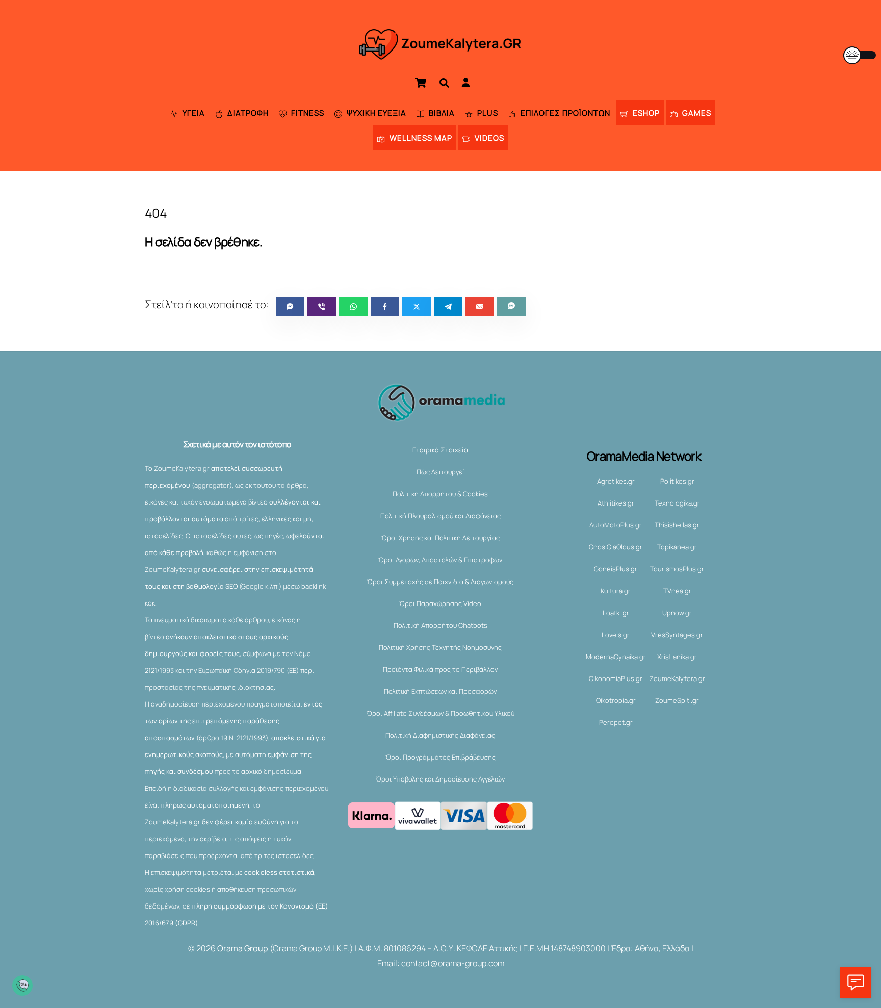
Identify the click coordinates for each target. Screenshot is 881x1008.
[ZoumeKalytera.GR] (440, 53)
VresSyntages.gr (677, 634)
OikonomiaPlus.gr (615, 678)
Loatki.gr (616, 612)
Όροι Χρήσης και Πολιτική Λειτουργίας (440, 537)
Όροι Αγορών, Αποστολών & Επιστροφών (440, 559)
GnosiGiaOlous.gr (615, 546)
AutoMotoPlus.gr (615, 525)
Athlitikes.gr (616, 503)
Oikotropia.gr (616, 700)
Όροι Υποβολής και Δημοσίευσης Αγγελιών (440, 779)
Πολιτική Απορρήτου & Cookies (440, 493)
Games (695, 113)
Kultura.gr (616, 590)
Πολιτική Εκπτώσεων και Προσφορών (440, 691)
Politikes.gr (677, 481)
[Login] (466, 82)
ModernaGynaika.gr (616, 656)
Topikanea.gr (677, 546)
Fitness (306, 113)
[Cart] (420, 82)
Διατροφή (247, 113)
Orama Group (242, 948)
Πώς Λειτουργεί (440, 471)
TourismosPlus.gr (677, 568)
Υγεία (192, 113)
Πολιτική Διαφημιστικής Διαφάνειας (440, 735)
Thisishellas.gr (677, 525)
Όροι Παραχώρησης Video (440, 603)
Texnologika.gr (677, 503)
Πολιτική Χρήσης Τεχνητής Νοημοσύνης (440, 647)
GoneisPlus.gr (615, 568)
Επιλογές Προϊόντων (564, 113)
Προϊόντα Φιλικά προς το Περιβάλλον (440, 669)
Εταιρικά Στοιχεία (440, 450)
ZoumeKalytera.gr (677, 678)
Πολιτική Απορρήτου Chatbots (440, 625)
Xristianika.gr (677, 656)
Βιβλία (441, 113)
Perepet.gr (616, 722)
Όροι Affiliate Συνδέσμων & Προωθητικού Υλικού (440, 713)
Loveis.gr (616, 634)
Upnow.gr (677, 612)
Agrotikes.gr (616, 481)
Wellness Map (419, 138)
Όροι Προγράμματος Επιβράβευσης (440, 757)
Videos (488, 138)
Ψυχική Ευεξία (375, 113)
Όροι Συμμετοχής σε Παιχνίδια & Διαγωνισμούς (440, 581)
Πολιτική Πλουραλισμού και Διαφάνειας (440, 515)
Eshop (645, 113)
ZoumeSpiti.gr (677, 700)
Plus (486, 113)
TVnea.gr (677, 590)
